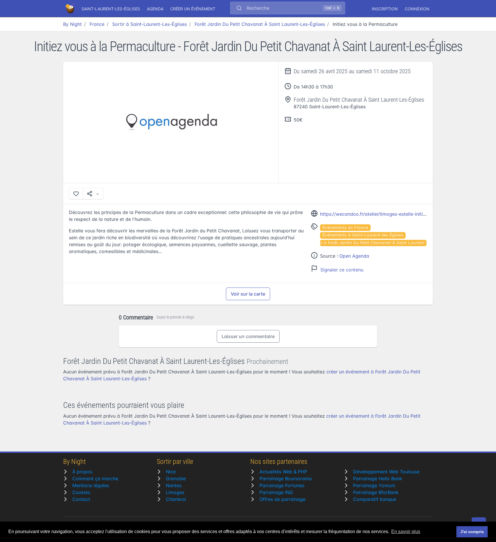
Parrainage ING (276, 492)
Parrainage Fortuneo (282, 485)
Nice (171, 472)
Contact (81, 499)
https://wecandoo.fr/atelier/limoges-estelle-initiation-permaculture (392, 214)
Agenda (155, 8)
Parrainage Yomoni (374, 485)
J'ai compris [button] (472, 531)
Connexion (417, 8)
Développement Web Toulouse (386, 472)
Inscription (385, 8)
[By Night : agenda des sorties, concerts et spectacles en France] (70, 8)
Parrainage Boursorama (285, 478)
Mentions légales (90, 485)
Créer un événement (192, 8)
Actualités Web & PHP (283, 472)
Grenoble (176, 478)
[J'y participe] (76, 193)
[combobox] (287, 9)
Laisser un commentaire (248, 336)
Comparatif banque (374, 499)
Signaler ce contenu (341, 270)
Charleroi (176, 499)
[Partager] (93, 193)
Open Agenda (354, 256)
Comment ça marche (95, 478)
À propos (82, 472)
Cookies (81, 492)
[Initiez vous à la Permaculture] (171, 122)
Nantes (173, 485)
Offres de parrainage (282, 499)
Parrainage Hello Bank (377, 478)
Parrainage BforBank (376, 492)
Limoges (175, 492)
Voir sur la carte (248, 294)
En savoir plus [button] (405, 531)
